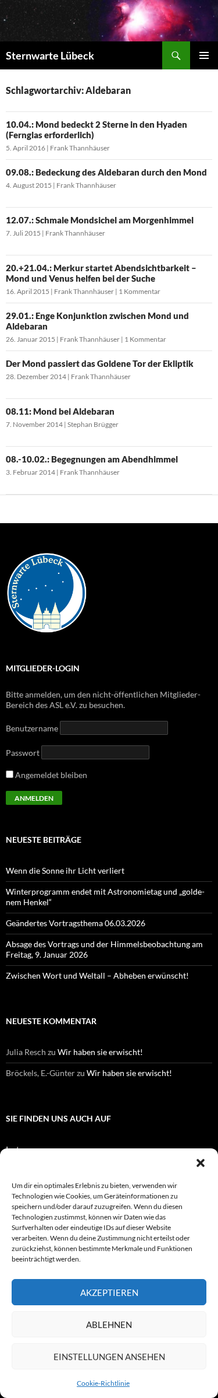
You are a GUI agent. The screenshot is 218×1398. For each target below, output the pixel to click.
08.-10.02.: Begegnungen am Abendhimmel (92, 459)
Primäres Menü (204, 55)
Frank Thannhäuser (80, 147)
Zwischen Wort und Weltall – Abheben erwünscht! (97, 975)
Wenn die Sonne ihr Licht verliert (65, 870)
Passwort (23, 753)
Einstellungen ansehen (109, 1356)
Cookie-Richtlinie (103, 1383)
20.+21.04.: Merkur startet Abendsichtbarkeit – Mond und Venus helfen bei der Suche (101, 272)
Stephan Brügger (93, 424)
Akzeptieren (109, 1292)
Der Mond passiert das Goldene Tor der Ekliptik (100, 363)
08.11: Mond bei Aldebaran (60, 411)
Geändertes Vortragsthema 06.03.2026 (75, 923)
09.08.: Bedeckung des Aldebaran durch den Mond (106, 172)
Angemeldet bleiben (50, 775)
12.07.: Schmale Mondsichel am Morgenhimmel (100, 220)
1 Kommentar (139, 291)
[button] (200, 1163)
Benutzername (32, 728)
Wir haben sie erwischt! (100, 1052)
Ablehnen (109, 1324)
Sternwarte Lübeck (50, 55)
